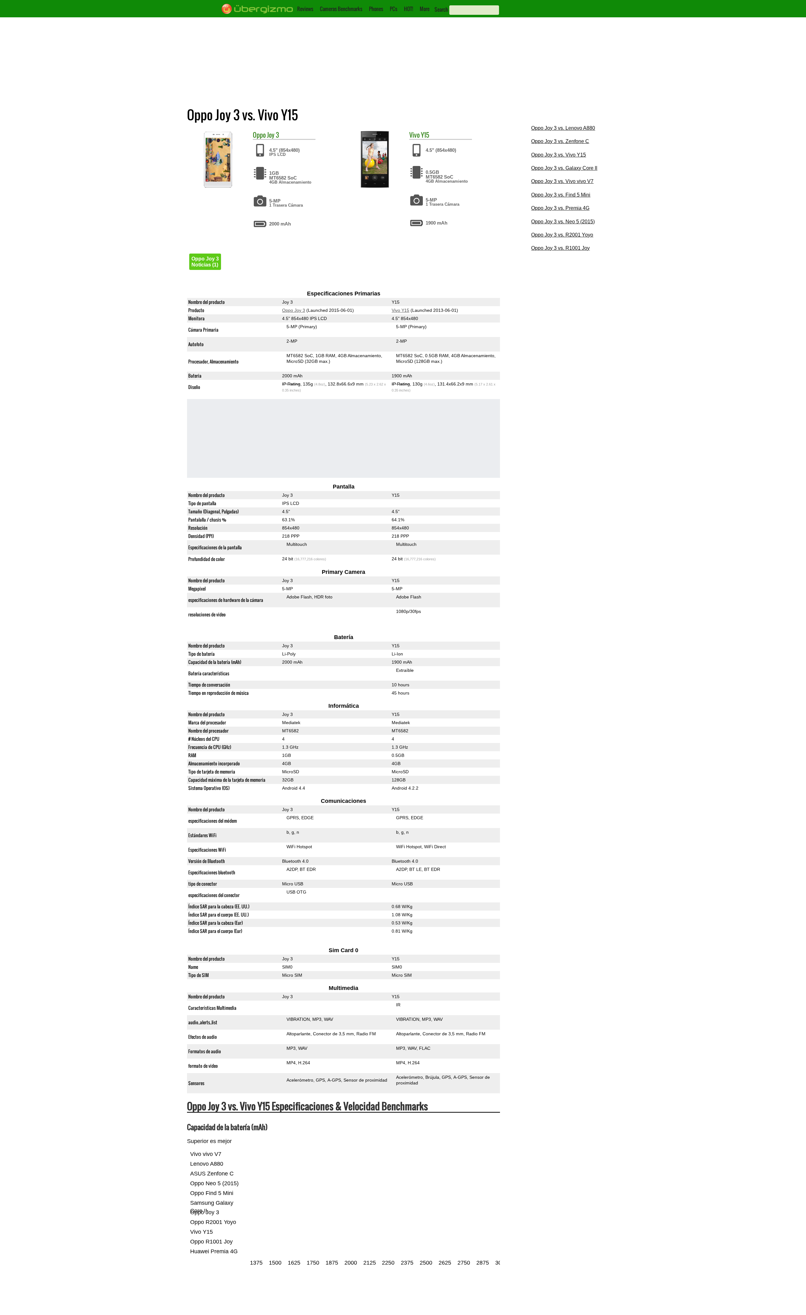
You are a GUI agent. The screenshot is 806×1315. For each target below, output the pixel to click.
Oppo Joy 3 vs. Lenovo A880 (563, 128)
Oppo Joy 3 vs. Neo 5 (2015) (563, 221)
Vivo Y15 (400, 310)
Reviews (305, 9)
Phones (376, 9)
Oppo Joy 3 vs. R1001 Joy (560, 248)
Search (441, 9)
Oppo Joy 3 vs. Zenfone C (560, 141)
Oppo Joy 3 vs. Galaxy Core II (564, 168)
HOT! (408, 9)
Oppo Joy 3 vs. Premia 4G (560, 208)
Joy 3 (273, 135)
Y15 (425, 135)
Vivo (414, 135)
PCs (393, 9)
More (424, 9)
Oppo (259, 135)
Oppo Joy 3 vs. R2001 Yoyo (562, 234)
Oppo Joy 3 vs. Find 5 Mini (560, 194)
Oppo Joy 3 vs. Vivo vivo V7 (562, 181)
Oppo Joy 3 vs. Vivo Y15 (558, 154)
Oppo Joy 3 (293, 310)
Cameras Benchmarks (341, 9)
